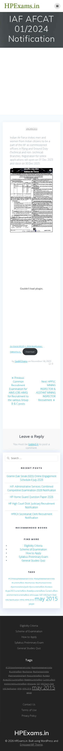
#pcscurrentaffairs (36, 587)
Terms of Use (29, 710)
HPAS (22, 600)
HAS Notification (12, 600)
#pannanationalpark (20, 587)
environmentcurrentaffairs (18, 595)
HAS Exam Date (49, 595)
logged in (33, 444)
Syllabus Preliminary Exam (33, 556)
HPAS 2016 (29, 600)
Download (30, 351)
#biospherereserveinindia (44, 578)
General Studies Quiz (33, 560)
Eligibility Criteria (33, 545)
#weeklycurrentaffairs (36, 591)
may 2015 (46, 598)
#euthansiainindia (43, 583)
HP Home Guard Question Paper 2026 (31, 497)
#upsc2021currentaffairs (15, 591)
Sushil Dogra (21, 361)
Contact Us (29, 704)
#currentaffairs (18, 583)
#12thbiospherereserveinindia (20, 578)
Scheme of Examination (33, 549)
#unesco (48, 587)
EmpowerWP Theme (31, 744)
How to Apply (33, 553)
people (31, 604)
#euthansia (30, 583)
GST (41, 595)
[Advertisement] (31, 81)
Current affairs (52, 591)
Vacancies (31, 128)
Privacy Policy (29, 715)
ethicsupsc (34, 595)
